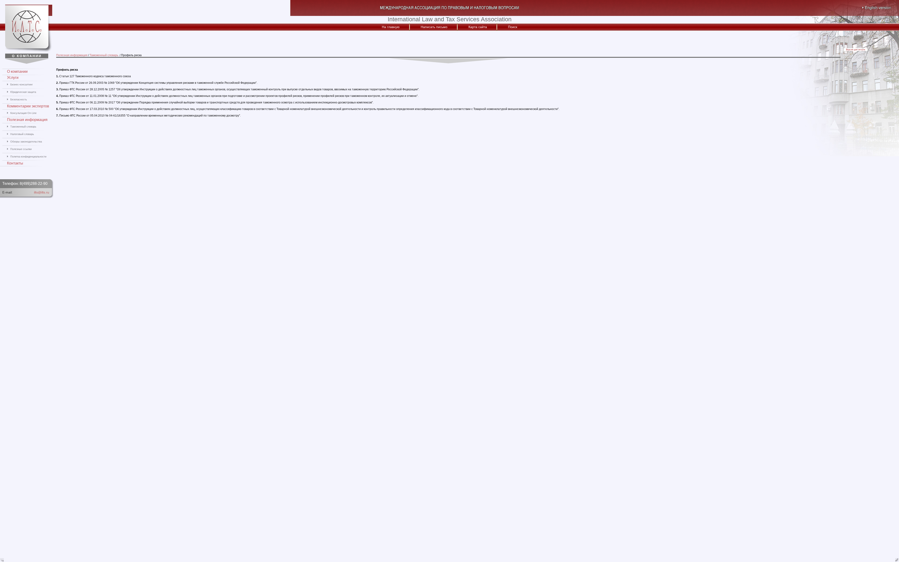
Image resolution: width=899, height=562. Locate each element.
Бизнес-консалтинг (21, 84)
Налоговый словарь (22, 134)
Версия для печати (855, 49)
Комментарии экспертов (28, 106)
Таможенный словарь (104, 55)
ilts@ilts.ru (41, 192)
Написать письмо (434, 27)
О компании (17, 71)
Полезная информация (72, 55)
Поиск (512, 27)
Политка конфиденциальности (28, 156)
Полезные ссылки (21, 149)
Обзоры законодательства (26, 141)
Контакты (15, 163)
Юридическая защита (23, 92)
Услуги (12, 78)
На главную (391, 27)
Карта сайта (477, 27)
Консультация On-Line (23, 113)
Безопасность (18, 99)
